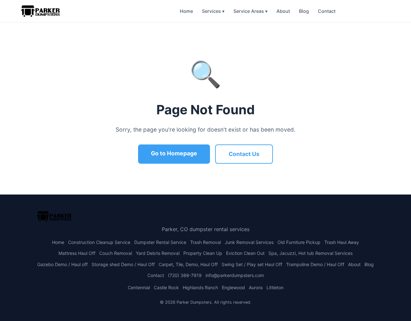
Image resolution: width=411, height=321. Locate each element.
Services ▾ (213, 11)
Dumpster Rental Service (160, 242)
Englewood (233, 287)
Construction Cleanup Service (99, 242)
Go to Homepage (174, 153)
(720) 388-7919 (365, 11)
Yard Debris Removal (157, 253)
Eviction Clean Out (245, 253)
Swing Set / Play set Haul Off (252, 264)
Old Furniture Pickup (298, 242)
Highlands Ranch (200, 287)
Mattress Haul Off (76, 253)
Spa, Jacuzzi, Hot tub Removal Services (310, 253)
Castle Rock (166, 287)
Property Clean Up (202, 253)
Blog (304, 11)
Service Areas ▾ (250, 11)
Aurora (256, 287)
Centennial (139, 287)
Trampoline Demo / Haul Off (315, 264)
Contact (327, 11)
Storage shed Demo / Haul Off (123, 264)
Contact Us (244, 154)
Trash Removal (205, 242)
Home (186, 11)
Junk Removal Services (249, 242)
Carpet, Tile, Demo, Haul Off (188, 264)
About (283, 11)
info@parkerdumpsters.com (235, 275)
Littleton (275, 287)
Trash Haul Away (341, 242)
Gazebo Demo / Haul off (62, 264)
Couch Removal (115, 253)
